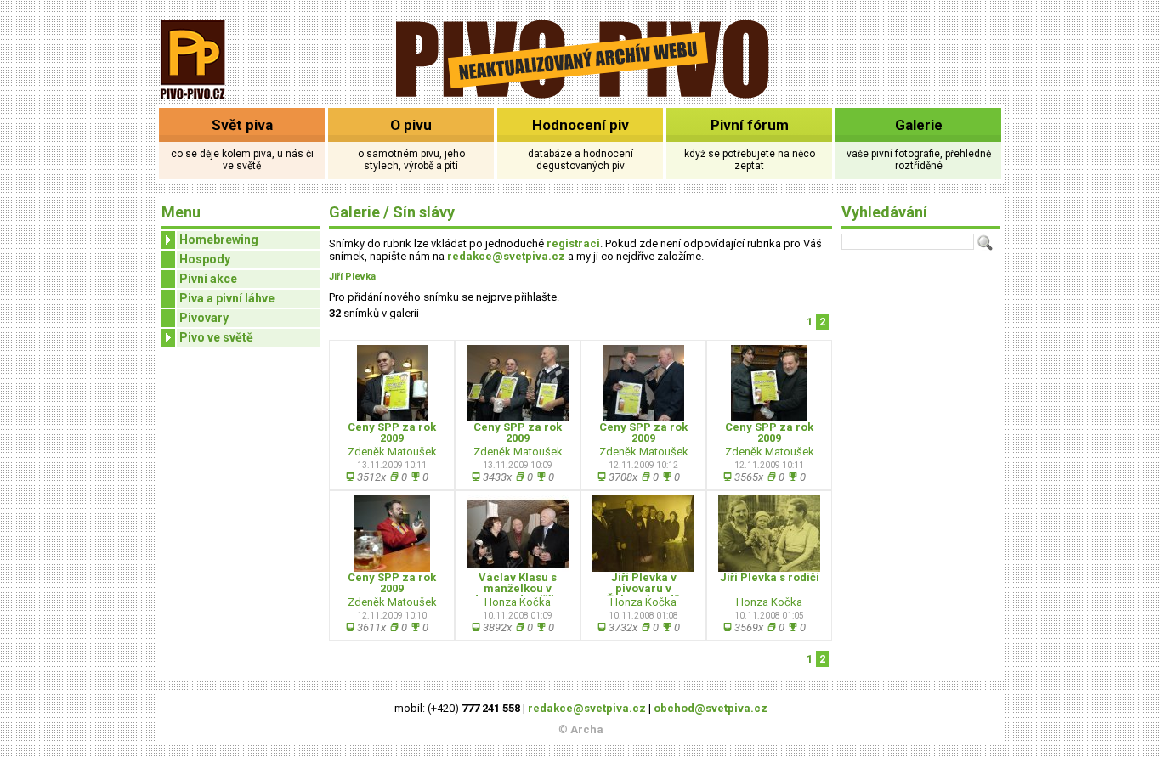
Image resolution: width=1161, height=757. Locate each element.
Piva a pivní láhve (227, 298)
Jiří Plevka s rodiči (769, 577)
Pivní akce (208, 278)
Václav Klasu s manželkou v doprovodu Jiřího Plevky (518, 594)
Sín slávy (424, 212)
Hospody (204, 259)
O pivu (411, 124)
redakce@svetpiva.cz (506, 256)
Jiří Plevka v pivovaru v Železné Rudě (643, 588)
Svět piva (242, 124)
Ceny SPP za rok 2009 (392, 432)
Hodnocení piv (580, 124)
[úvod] (193, 100)
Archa (586, 729)
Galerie (919, 124)
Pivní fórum (750, 124)
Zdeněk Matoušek (392, 451)
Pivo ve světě (216, 337)
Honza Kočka (517, 602)
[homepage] (581, 95)
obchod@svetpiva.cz (710, 708)
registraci (573, 243)
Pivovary (204, 318)
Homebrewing (218, 239)
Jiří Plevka (352, 276)
